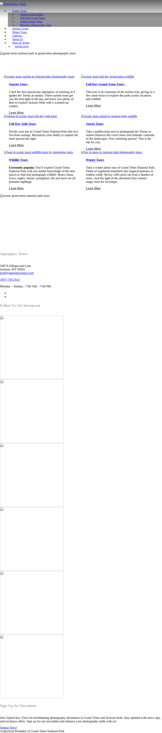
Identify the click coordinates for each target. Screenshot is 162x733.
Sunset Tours (95, 123)
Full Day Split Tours (22, 123)
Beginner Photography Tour (35, 25)
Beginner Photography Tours (48, 203)
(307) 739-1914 (10, 279)
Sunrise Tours (18, 84)
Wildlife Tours (18, 160)
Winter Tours (95, 160)
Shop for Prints (20, 42)
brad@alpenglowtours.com (17, 273)
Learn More (16, 112)
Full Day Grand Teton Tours (105, 84)
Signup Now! (8, 727)
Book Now (22, 46)
